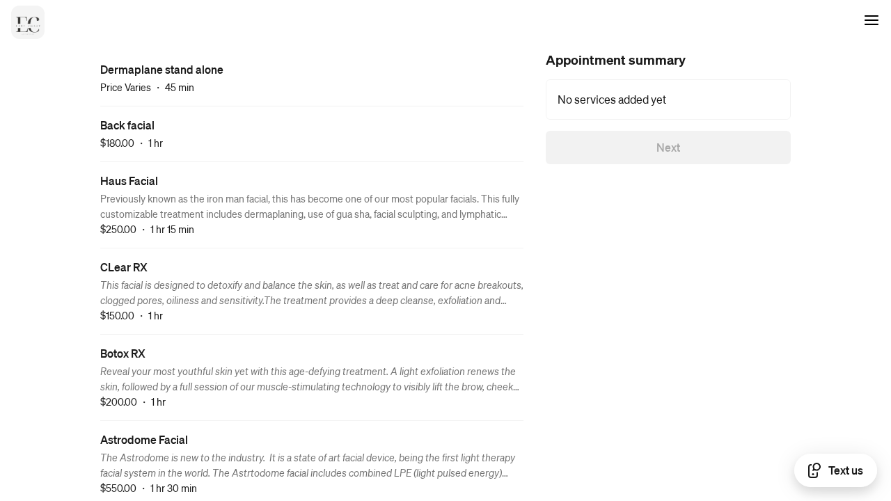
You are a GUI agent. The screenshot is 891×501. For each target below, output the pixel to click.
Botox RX (122, 353)
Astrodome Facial (144, 439)
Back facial (127, 125)
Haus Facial (129, 180)
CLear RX (124, 267)
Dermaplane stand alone (161, 69)
